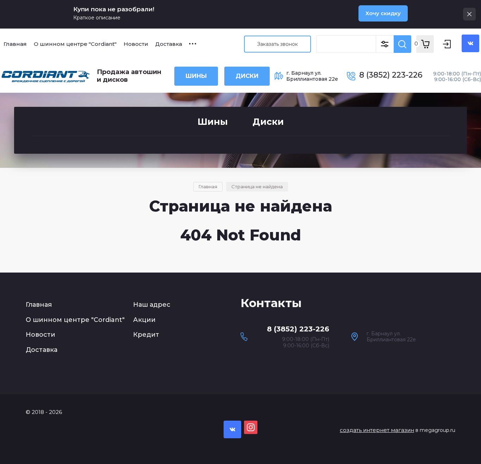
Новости (40, 334)
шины (196, 75)
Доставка (41, 350)
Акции (144, 320)
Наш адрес (151, 305)
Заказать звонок (277, 44)
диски (247, 75)
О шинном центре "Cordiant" (75, 320)
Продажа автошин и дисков (129, 76)
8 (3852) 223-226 (391, 75)
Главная (39, 305)
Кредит (146, 334)
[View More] (193, 43)
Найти (402, 44)
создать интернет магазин (377, 430)
